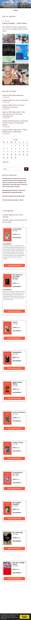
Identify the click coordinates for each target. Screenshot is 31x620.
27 (3, 157)
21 (7, 154)
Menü (16, 10)
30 (15, 157)
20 (3, 154)
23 (15, 154)
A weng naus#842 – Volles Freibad (14, 23)
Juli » (7, 162)
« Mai (3, 162)
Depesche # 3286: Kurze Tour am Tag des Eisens (15, 100)
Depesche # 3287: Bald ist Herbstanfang (12, 95)
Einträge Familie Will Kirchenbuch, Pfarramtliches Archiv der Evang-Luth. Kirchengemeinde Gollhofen (15, 123)
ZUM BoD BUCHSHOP (14, 265)
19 (27, 151)
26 (27, 154)
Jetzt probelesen (16, 237)
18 (23, 151)
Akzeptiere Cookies (24, 616)
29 (11, 157)
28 (7, 157)
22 (11, 154)
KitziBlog (8, 2)
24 (19, 154)
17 (19, 151)
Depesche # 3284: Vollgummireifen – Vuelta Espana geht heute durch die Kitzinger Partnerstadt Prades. (13, 114)
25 (23, 154)
